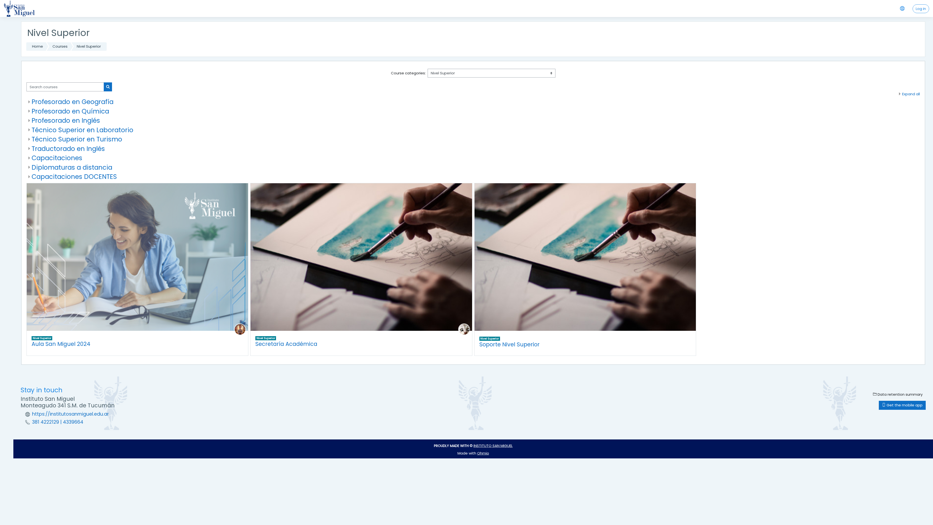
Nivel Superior (89, 46)
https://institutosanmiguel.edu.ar (70, 414)
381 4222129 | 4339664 (57, 422)
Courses (60, 46)
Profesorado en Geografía (72, 101)
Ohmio (483, 453)
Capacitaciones (57, 157)
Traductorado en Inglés (68, 148)
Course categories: (408, 73)
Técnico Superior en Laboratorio (82, 129)
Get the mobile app (904, 405)
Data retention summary (900, 394)
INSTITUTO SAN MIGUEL (493, 445)
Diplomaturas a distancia (72, 167)
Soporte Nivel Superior (509, 344)
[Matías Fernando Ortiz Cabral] (464, 329)
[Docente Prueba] (240, 329)
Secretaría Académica (286, 344)
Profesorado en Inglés (66, 120)
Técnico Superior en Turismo (77, 139)
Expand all (911, 93)
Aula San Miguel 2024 (61, 344)
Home (37, 46)
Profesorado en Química (70, 111)
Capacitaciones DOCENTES (74, 176)
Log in (921, 8)
